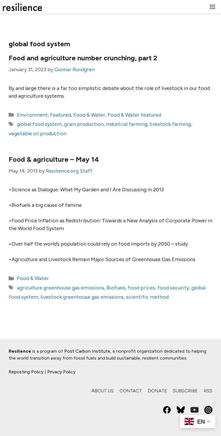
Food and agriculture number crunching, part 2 (83, 58)
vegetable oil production (37, 133)
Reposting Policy (26, 372)
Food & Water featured (134, 115)
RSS (208, 390)
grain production (84, 124)
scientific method (147, 297)
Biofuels (115, 288)
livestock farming (170, 124)
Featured (60, 115)
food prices (141, 288)
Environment (32, 115)
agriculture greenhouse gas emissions (60, 288)
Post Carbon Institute (87, 351)
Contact (130, 390)
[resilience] (22, 7)
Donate (157, 390)
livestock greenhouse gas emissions (82, 297)
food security (173, 288)
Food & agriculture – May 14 (54, 159)
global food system (39, 124)
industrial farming (126, 124)
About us (103, 390)
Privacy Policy (61, 372)
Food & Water (89, 115)
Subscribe (185, 390)
